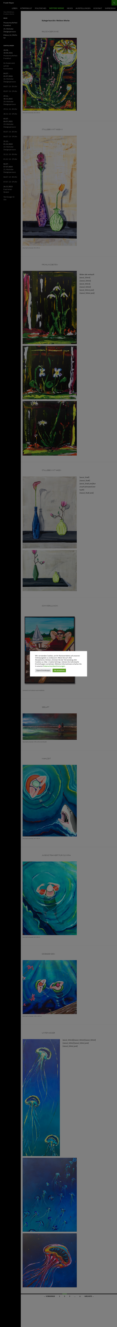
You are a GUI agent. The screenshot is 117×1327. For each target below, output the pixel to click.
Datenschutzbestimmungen (54, 666)
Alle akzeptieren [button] (59, 670)
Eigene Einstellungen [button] (43, 670)
